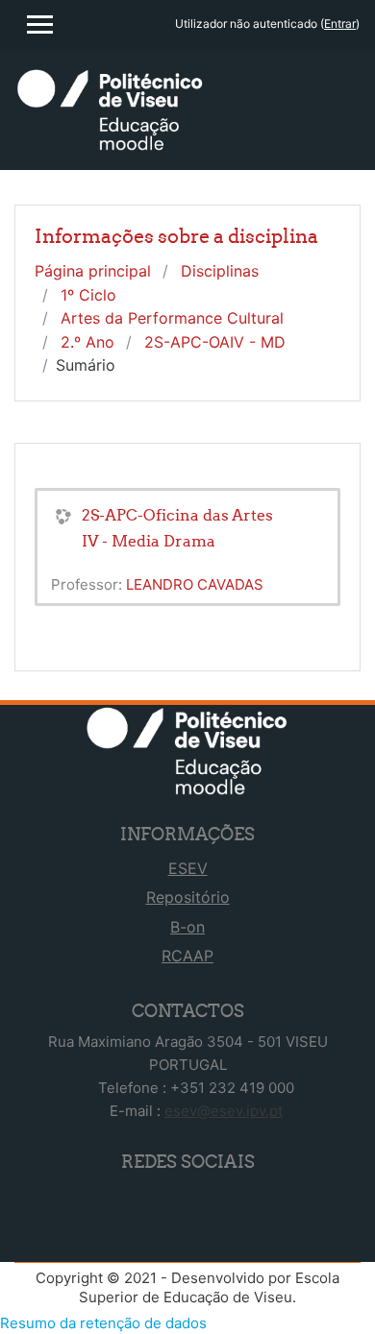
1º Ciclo (88, 294)
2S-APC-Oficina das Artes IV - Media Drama (177, 527)
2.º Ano (87, 342)
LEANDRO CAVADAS (194, 584)
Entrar (340, 23)
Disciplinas (220, 270)
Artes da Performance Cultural (172, 317)
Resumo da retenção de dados (103, 1323)
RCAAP (187, 955)
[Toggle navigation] (349, 96)
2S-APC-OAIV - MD (215, 342)
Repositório (188, 897)
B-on (187, 926)
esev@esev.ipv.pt (223, 1111)
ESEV (188, 868)
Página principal (93, 270)
